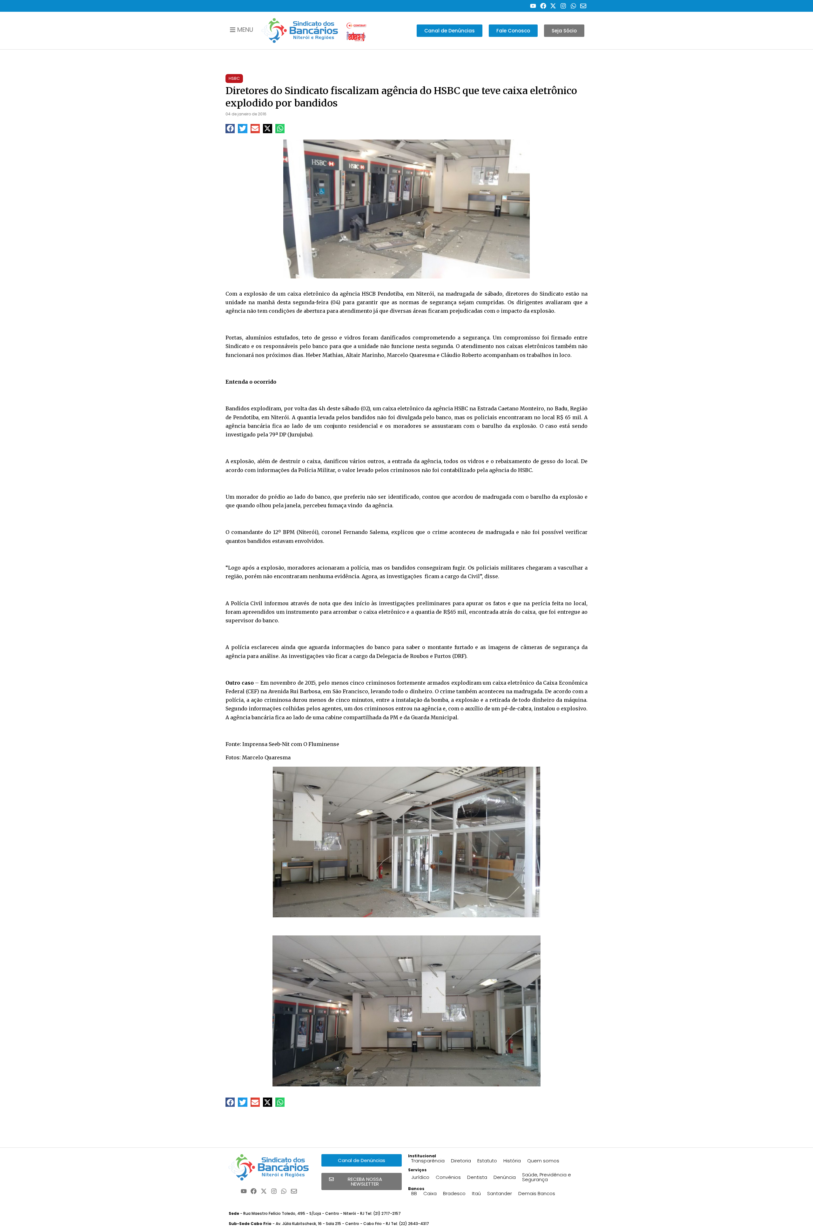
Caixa (430, 1193)
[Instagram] (563, 6)
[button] (230, 128)
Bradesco (454, 1193)
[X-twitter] (553, 6)
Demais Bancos (536, 1193)
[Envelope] (583, 6)
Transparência (428, 1160)
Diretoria (461, 1160)
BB (414, 1193)
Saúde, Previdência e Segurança (546, 1177)
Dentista (477, 1177)
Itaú (476, 1193)
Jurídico (420, 1177)
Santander (499, 1193)
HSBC (234, 78)
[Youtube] (533, 6)
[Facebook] (543, 6)
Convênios (448, 1177)
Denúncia (505, 1177)
